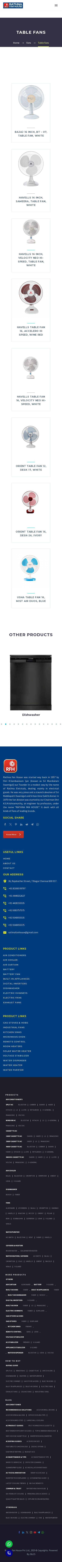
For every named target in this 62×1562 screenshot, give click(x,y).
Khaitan (21, 1213)
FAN (40, 1518)
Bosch (8, 1194)
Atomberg (22, 1208)
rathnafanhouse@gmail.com (23, 932)
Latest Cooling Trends (16, 1483)
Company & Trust (13, 1488)
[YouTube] (35, 1532)
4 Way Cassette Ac (14, 1146)
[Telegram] (32, 824)
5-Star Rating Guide (38, 1478)
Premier (26, 1342)
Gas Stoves (11, 1321)
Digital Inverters (15, 983)
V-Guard (17, 1181)
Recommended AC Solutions (18, 1410)
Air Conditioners (14, 955)
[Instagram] (31, 1532)
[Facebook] (5, 824)
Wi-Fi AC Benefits (36, 1483)
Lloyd (23, 1110)
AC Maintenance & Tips (16, 1457)
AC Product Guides (14, 1425)
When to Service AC (14, 1462)
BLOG (8, 1400)
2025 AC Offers (37, 1446)
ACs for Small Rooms (46, 1410)
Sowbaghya (18, 1218)
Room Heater (11, 1251)
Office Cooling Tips (36, 1415)
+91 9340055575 (16, 924)
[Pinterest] (16, 824)
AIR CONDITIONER (13, 1404)
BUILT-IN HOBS (11, 1518)
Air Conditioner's (14, 1099)
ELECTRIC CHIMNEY (28, 1518)
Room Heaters (12, 1046)
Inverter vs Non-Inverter (40, 1436)
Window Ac (11, 1120)
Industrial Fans (14, 1027)
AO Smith (10, 1237)
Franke (29, 1326)
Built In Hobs (12, 1290)
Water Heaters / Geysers (17, 1256)
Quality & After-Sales (15, 1499)
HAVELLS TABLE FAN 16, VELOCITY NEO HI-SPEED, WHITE (31, 400)
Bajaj (8, 1176)
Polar (49, 1213)
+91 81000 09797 (16, 888)
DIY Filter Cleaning (33, 1462)
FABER (38, 1237)
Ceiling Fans (26, 1392)
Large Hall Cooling (35, 1420)
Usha (8, 1181)
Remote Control (14, 1041)
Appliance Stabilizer (15, 1347)
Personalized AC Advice (37, 1494)
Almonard (10, 1208)
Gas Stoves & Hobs (15, 1022)
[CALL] (9, 1553)
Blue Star (21, 1237)
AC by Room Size (33, 1441)
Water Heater (12, 1065)
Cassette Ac (11, 1131)
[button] (1, 724)
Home (6, 858)
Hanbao (55, 1208)
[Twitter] (10, 824)
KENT (31, 1237)
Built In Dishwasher (17, 1295)
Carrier (33, 1104)
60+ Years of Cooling (15, 1494)
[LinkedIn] (21, 824)
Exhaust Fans (12, 1002)
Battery (9, 969)
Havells (11, 1213)
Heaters (22, 1376)
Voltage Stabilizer (16, 1055)
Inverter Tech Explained (16, 1478)
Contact (9, 868)
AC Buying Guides (14, 1441)
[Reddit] (27, 824)
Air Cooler (10, 960)
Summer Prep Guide (14, 1467)
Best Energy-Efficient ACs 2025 (18, 1431)
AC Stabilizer (12, 1342)
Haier (50, 1104)
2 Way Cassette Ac (14, 1141)
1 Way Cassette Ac (14, 1136)
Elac (20, 1261)
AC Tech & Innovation (15, 1473)
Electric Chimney (13, 1381)
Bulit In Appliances (14, 1386)
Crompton (30, 1176)
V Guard (49, 1218)
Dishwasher (11, 988)
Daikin (42, 1104)
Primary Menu (56, 5)
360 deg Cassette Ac (15, 1157)
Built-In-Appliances (16, 979)
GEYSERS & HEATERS (14, 1245)
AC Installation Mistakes (36, 1467)
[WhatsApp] (37, 824)
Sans (28, 1332)
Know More (11, 834)
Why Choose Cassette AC (16, 1436)
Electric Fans (12, 997)
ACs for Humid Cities (14, 1420)
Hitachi (9, 1110)
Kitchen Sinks (12, 1032)
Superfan (30, 1218)
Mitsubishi (34, 1110)
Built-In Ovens (32, 1386)
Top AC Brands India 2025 (45, 1431)
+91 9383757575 (16, 910)
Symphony (42, 1176)
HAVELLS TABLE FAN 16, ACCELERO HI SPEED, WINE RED (31, 331)
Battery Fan (11, 974)
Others (9, 1279)
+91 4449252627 (16, 895)
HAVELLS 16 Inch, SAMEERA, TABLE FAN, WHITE (31, 201)
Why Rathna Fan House (36, 1488)
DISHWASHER (26, 1512)
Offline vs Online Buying (38, 1499)
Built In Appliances (40, 1290)
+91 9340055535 (16, 917)
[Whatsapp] (9, 1544)
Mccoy (31, 1213)
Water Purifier (13, 1070)
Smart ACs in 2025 (38, 1473)
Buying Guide (12, 1365)
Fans (8, 1203)
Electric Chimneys (15, 993)
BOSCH (42, 1295)
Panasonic (10, 1115)
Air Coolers (47, 1371)
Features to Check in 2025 (17, 1446)
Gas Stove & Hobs (31, 1381)
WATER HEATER (11, 1512)
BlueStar (22, 1104)
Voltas (21, 1115)
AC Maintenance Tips (40, 1457)
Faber (17, 1194)
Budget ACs (30, 1452)
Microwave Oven (14, 1037)
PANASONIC (41, 1305)
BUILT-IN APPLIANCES (42, 1512)
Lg (17, 1110)
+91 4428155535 (16, 903)
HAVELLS (48, 1237)
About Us (9, 863)
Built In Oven (12, 1305)
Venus (8, 1224)
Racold (48, 1261)
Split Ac (9, 1104)
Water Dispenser (14, 1060)
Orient (53, 1176)
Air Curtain (10, 964)
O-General (46, 1110)
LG (32, 1305)
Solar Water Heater (17, 1051)
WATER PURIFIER (51, 1518)
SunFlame (40, 1311)
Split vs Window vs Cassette (40, 1425)
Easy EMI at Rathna (13, 1452)
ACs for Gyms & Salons (15, 1415)
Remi (7, 1218)
